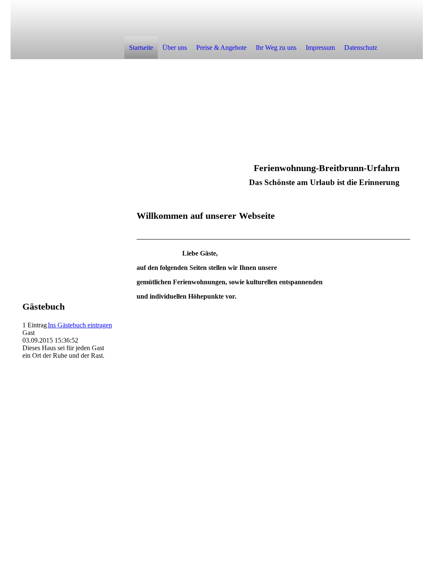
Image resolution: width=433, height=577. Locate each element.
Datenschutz (360, 47)
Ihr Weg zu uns (276, 47)
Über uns (174, 47)
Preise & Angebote (221, 47)
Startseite (141, 47)
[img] (67, 29)
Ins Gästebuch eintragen (80, 325)
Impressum (320, 47)
